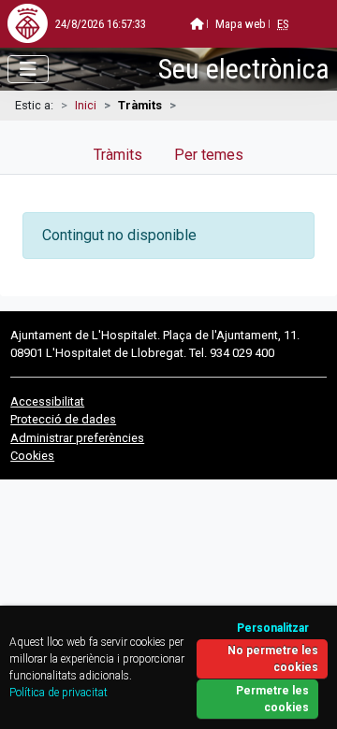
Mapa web (240, 24)
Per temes (208, 155)
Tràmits (118, 155)
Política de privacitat (58, 692)
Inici (85, 105)
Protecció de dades (63, 419)
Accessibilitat (47, 401)
